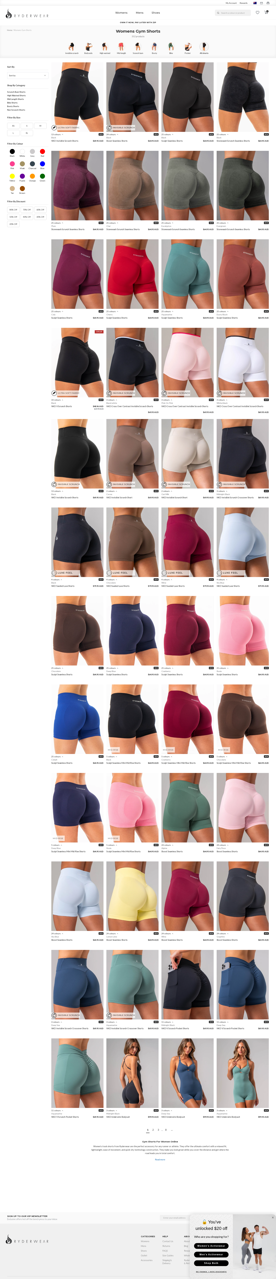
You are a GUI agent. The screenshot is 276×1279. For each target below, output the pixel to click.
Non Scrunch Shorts (16, 110)
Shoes (156, 12)
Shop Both (211, 1263)
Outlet (144, 1255)
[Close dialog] (273, 1217)
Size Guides (168, 1255)
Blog (186, 1246)
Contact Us (167, 1241)
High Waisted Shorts (16, 95)
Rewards (244, 3)
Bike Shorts (12, 102)
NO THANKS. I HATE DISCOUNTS (211, 1272)
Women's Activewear (211, 1246)
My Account (231, 3)
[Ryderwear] (27, 13)
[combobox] (233, 13)
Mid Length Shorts (15, 99)
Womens (121, 12)
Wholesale (189, 1255)
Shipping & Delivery (167, 1261)
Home (9, 30)
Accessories (147, 1260)
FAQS (165, 1250)
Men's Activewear (211, 1254)
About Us (188, 1241)
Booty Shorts (13, 106)
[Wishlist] (257, 13)
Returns (166, 1246)
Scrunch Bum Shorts (16, 92)
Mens (139, 12)
